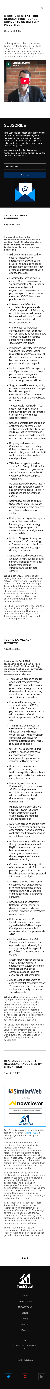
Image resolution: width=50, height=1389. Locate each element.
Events (25, 1331)
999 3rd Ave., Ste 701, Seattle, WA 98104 (25, 1347)
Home (25, 1295)
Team (25, 1319)
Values (25, 1313)
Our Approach (25, 1307)
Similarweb (32, 1133)
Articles (25, 1325)
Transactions (25, 1301)
